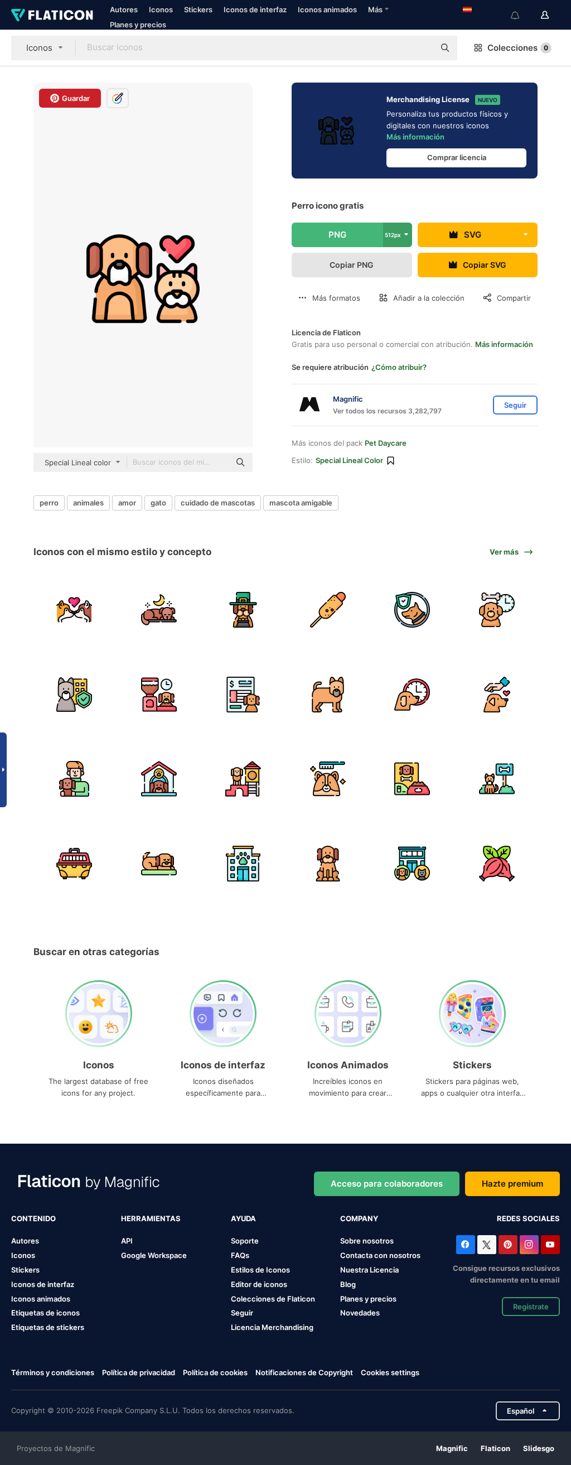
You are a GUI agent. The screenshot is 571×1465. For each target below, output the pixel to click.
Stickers (198, 9)
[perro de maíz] (328, 610)
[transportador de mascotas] (74, 863)
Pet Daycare (386, 442)
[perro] (328, 694)
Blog (348, 1284)
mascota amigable (300, 502)
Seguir (242, 1312)
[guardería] (74, 694)
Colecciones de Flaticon (273, 1298)
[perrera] (159, 779)
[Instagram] (529, 1244)
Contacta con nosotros (380, 1255)
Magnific (452, 1448)
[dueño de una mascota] (74, 779)
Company (359, 1218)
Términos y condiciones (52, 1372)
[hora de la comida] (159, 694)
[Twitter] (486, 1244)
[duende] (243, 610)
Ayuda (243, 1218)
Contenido (33, 1218)
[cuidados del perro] (328, 779)
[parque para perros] (497, 779)
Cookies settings (390, 1372)
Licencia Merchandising (272, 1327)
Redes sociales (528, 1218)
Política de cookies (215, 1372)
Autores (124, 9)
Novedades (360, 1312)
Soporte (245, 1240)
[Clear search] (420, 48)
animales (88, 502)
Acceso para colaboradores (387, 1183)
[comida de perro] (412, 779)
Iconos (161, 9)
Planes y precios (138, 24)
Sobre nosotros (367, 1240)
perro (49, 502)
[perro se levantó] (497, 863)
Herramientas (151, 1218)
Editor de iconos (259, 1284)
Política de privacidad (138, 1372)
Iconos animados (327, 9)
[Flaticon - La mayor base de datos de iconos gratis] (52, 15)
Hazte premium (512, 1183)
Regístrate (531, 1306)
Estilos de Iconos (260, 1269)
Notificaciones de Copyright (304, 1372)
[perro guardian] (412, 610)
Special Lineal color (349, 460)
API (127, 1240)
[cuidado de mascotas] (497, 694)
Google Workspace (154, 1255)
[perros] (74, 610)
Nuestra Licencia (369, 1269)
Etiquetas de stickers (47, 1327)
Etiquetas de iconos (45, 1312)
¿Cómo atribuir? (399, 367)
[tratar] (497, 610)
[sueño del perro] (159, 610)
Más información (415, 136)
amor (127, 502)
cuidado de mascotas (218, 502)
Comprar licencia (456, 157)
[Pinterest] (508, 1244)
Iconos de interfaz (255, 9)
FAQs (240, 1255)
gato (158, 502)
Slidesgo (538, 1448)
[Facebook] (465, 1244)
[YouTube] (550, 1244)
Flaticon (495, 1448)
